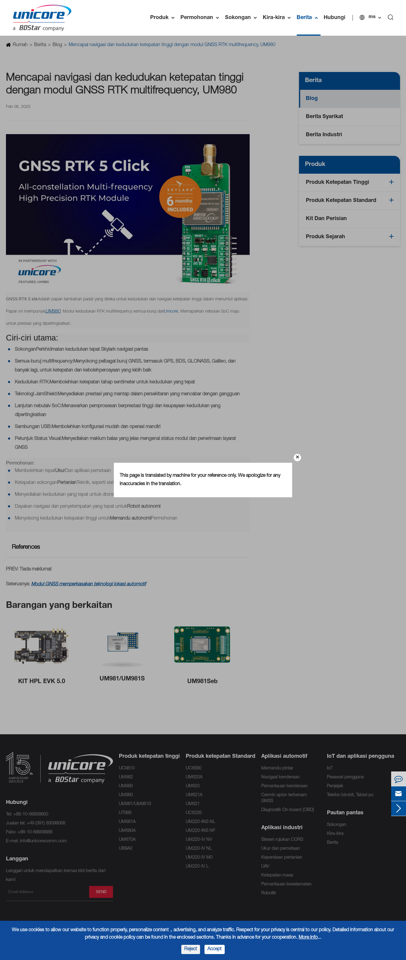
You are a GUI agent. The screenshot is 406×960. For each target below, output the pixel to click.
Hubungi (334, 18)
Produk (163, 17)
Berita (309, 17)
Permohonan (201, 17)
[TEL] (398, 778)
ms (372, 17)
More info (308, 937)
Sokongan (242, 17)
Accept (214, 949)
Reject (190, 949)
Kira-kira (278, 17)
